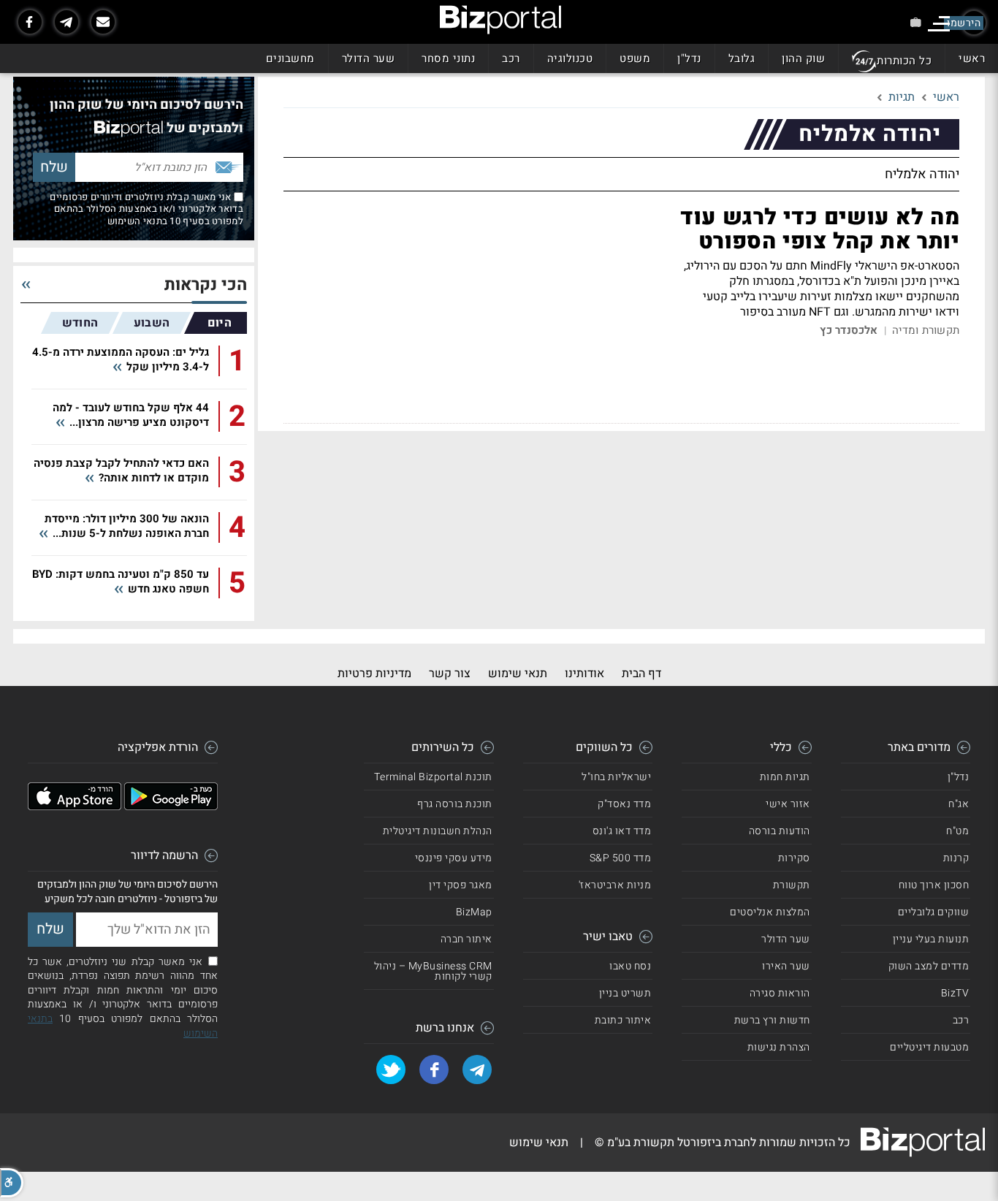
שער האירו (786, 966)
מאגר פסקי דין (460, 885)
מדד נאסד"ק (624, 804)
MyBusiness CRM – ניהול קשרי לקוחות (433, 971)
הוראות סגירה (780, 993)
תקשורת (791, 885)
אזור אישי (788, 804)
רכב (511, 58)
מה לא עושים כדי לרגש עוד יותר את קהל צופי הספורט (819, 230)
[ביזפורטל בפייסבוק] (30, 22)
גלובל (741, 58)
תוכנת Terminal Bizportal (433, 777)
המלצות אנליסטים (770, 912)
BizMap (474, 912)
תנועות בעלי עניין (931, 939)
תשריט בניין (625, 993)
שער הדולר (368, 58)
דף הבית (641, 673)
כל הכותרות (904, 61)
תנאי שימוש (517, 673)
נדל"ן (689, 58)
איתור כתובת (623, 1020)
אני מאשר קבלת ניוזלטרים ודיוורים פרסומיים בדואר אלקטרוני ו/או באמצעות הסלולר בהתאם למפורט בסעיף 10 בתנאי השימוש (146, 209)
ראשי (972, 58)
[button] (11, 1182)
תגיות (901, 97)
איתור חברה (466, 939)
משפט (635, 58)
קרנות (956, 858)
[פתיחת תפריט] (938, 24)
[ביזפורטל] (500, 20)
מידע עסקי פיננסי (453, 858)
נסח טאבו (630, 966)
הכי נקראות (205, 285)
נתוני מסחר (448, 58)
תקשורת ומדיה (925, 330)
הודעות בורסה (779, 831)
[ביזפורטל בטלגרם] (66, 22)
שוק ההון (803, 58)
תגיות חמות (785, 777)
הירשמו (963, 23)
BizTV (955, 993)
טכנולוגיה (570, 58)
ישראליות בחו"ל (616, 777)
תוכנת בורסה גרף (454, 804)
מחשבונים (290, 58)
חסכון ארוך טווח (934, 885)
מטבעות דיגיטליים (929, 1047)
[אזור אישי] (915, 22)
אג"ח (958, 804)
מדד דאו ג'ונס (622, 831)
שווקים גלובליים (934, 912)
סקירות (794, 858)
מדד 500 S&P (621, 858)
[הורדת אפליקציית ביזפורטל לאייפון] (74, 806)
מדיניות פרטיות (374, 673)
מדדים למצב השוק (929, 966)
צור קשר (450, 673)
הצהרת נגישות (778, 1047)
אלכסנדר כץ (849, 330)
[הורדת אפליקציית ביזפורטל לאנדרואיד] (171, 806)
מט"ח (957, 831)
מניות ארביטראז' (615, 885)
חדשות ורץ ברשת (772, 1020)
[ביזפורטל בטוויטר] (390, 1069)
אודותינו (584, 673)
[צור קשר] (103, 22)
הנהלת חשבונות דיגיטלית (437, 831)
